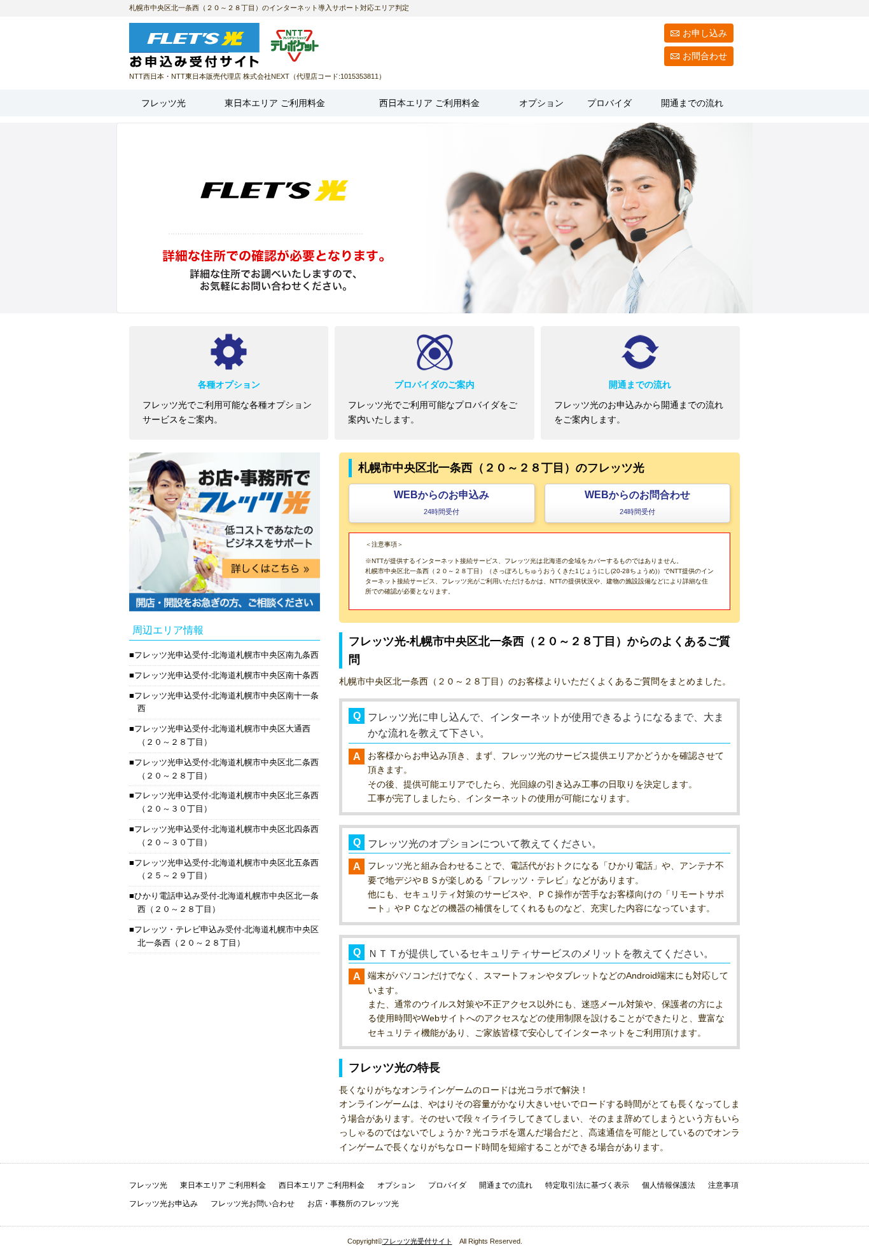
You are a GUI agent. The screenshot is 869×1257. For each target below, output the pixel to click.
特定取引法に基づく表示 (587, 1185)
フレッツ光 (163, 103)
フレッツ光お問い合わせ (253, 1203)
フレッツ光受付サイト (417, 1241)
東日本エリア (275, 103)
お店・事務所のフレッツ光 (353, 1203)
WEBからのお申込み (441, 502)
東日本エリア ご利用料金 (223, 1185)
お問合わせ (705, 56)
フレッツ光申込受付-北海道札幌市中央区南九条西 (226, 655)
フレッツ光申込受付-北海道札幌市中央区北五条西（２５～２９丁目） (226, 869)
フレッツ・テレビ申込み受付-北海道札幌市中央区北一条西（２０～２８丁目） (226, 936)
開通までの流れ (692, 103)
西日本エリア (429, 103)
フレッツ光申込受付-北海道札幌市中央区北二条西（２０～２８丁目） (226, 769)
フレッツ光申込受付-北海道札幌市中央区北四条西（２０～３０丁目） (226, 835)
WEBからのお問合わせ (637, 502)
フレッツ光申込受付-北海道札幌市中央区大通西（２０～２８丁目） (222, 735)
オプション (541, 103)
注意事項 (723, 1185)
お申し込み (705, 33)
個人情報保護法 (668, 1185)
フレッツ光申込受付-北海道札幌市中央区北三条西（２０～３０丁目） (226, 802)
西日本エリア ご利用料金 (322, 1185)
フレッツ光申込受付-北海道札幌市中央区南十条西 (226, 675)
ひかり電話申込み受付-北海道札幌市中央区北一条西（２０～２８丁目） (226, 902)
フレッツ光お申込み (163, 1203)
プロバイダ (609, 103)
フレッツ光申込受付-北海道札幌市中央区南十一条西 (226, 702)
